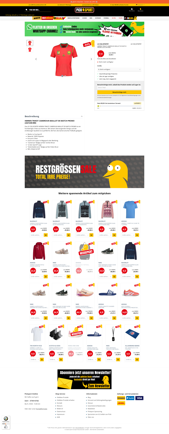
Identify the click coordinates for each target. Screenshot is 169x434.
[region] (59, 59)
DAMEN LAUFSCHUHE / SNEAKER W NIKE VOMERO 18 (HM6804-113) (84, 307)
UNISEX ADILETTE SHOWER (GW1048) (106, 307)
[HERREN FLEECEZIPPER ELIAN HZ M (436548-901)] (85, 209)
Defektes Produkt (62, 397)
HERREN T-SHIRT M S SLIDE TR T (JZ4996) (130, 224)
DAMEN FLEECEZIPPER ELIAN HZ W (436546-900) (106, 224)
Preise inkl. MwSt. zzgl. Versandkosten (106, 58)
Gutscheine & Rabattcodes (96, 406)
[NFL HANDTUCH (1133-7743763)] (132, 334)
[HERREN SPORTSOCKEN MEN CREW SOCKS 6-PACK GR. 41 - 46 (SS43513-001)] (56, 334)
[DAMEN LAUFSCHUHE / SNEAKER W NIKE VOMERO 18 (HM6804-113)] (85, 292)
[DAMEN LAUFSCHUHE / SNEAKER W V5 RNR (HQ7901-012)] (62, 251)
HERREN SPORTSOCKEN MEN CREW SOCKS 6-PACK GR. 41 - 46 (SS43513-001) (56, 348)
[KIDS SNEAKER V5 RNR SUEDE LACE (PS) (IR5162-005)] (107, 251)
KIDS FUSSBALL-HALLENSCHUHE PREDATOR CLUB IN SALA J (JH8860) (129, 307)
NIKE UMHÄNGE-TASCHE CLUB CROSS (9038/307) (112, 348)
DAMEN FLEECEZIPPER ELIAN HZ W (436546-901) (61, 224)
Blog (89, 397)
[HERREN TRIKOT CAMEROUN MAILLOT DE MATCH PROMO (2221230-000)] (64, 59)
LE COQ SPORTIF (136, 44)
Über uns (91, 417)
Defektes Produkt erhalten (65, 400)
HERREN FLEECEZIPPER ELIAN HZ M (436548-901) (84, 224)
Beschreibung (32, 116)
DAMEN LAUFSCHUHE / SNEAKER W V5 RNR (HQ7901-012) (61, 265)
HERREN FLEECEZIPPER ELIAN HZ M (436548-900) (38, 224)
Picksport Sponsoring (95, 411)
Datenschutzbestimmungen (105, 97)
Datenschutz (61, 411)
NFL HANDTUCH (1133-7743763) (131, 348)
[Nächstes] (91, 59)
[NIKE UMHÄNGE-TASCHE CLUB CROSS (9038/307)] (113, 334)
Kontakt (59, 403)
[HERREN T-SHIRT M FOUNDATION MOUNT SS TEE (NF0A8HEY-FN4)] (37, 334)
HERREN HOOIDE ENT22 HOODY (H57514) (37, 265)
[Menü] (9, 416)
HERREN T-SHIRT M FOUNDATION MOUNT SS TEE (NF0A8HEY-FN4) (37, 348)
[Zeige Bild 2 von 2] (65, 76)
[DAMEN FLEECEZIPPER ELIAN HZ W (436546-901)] (62, 209)
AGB (58, 417)
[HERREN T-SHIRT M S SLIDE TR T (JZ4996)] (130, 209)
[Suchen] (27, 10)
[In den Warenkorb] (46, 235)
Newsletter (91, 409)
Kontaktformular (41, 409)
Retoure (59, 406)
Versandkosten (79, 428)
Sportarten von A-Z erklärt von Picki (99, 414)
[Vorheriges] (36, 59)
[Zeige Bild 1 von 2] (62, 76)
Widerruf (60, 409)
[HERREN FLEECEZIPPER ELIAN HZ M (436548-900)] (39, 209)
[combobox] (40, 10)
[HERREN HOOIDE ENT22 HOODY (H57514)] (39, 251)
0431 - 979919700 (32, 401)
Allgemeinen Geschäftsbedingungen (129, 95)
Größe (99, 66)
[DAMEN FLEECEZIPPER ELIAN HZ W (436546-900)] (107, 209)
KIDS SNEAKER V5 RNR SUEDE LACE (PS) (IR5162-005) (107, 265)
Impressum (61, 414)
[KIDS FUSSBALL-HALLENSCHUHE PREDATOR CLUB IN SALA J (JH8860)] (130, 292)
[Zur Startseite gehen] (84, 10)
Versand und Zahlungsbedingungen (100, 400)
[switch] (6, 427)
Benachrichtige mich (119, 92)
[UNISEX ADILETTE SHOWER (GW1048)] (107, 292)
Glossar (90, 403)
